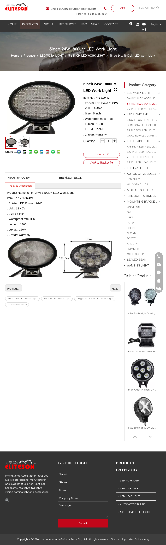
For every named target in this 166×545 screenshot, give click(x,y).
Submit (83, 523)
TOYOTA (131, 238)
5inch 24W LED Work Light (22, 298)
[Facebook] (130, 24)
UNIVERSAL (134, 207)
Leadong (143, 539)
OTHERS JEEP (135, 254)
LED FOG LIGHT (137, 168)
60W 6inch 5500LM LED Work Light (142, 420)
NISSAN (131, 233)
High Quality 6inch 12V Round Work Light (142, 382)
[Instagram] (144, 29)
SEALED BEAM (137, 259)
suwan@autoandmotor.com (77, 8)
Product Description (20, 186)
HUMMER (132, 249)
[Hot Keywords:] (158, 8)
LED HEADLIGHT (138, 141)
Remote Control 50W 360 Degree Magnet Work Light (142, 344)
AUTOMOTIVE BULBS (141, 173)
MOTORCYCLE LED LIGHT (144, 190)
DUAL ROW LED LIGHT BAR (143, 125)
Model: (12, 177)
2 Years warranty (17, 304)
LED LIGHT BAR (137, 114)
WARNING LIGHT (138, 265)
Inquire (99, 154)
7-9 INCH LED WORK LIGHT (143, 109)
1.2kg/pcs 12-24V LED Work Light (94, 298)
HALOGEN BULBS (137, 184)
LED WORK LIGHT (139, 93)
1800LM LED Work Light (57, 298)
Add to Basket (99, 162)
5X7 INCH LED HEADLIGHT (143, 152)
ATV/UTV (132, 244)
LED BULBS (134, 179)
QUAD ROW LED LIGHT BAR (143, 136)
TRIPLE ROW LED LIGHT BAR (143, 130)
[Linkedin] (137, 24)
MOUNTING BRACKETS (142, 201)
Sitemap (115, 539)
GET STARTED (122, 9)
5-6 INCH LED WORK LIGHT (143, 104)
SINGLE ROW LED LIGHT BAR (144, 120)
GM (129, 212)
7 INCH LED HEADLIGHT (141, 157)
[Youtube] (144, 24)
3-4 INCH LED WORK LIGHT (143, 98)
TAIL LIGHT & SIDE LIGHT (144, 196)
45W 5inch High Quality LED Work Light (142, 306)
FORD (130, 223)
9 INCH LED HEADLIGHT (141, 162)
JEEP (130, 217)
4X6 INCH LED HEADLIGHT (143, 147)
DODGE (131, 228)
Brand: (63, 177)
